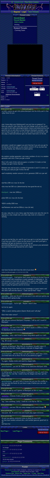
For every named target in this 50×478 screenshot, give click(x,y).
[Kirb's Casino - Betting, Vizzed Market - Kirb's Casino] (25, 10)
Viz (39, 372)
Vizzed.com (18, 2)
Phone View (18, 473)
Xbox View (40, 473)
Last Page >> (17, 431)
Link (47, 109)
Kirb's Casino (18, 22)
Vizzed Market (19, 20)
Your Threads (33, 12)
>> (47, 95)
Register (17, 12)
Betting (16, 24)
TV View (33, 473)
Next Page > (5, 431)
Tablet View (26, 473)
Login (24, 12)
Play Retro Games (32, 2)
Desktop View (10, 473)
